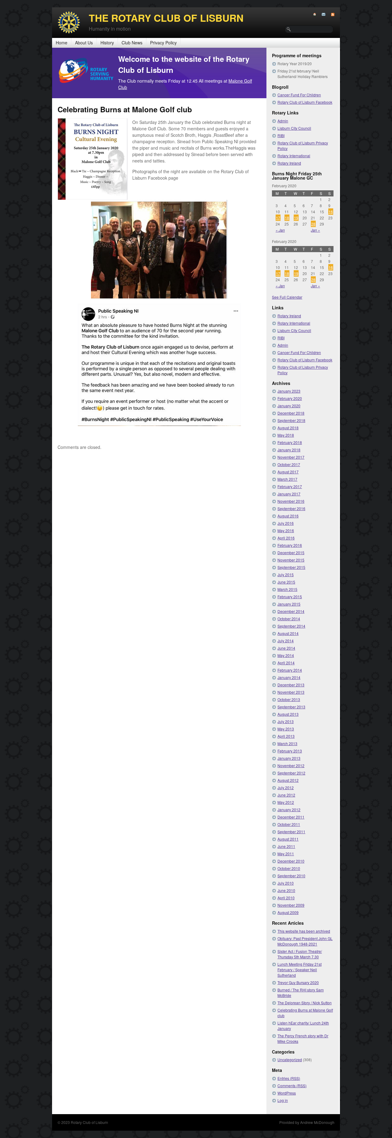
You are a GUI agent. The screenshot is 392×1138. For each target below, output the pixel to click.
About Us (84, 42)
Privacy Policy (163, 42)
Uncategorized (289, 1059)
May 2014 (285, 655)
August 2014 (288, 633)
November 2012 (290, 765)
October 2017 (288, 464)
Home (61, 42)
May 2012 (285, 802)
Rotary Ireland (289, 163)
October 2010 (288, 868)
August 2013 (288, 714)
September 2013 (291, 706)
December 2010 (290, 861)
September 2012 (291, 772)
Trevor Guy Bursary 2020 (298, 982)
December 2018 (290, 413)
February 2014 (289, 670)
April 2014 (286, 662)
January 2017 (288, 493)
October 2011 (288, 824)
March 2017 (287, 479)
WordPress (286, 1092)
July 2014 (285, 640)
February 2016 (289, 545)
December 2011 (290, 816)
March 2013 (287, 743)
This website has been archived (303, 931)
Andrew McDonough (317, 1122)
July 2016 (285, 523)
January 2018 (288, 449)
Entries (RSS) (288, 1078)
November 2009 (290, 905)
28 (313, 223)
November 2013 (290, 692)
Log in (282, 1100)
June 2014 (286, 648)
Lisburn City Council (294, 128)
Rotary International (293, 155)
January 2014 (288, 677)
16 (331, 211)
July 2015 (285, 574)
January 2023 (288, 391)
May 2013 (285, 728)
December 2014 (290, 611)
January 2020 (288, 405)
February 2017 (289, 486)
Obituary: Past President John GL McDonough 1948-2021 (305, 941)
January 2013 (288, 758)
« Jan (280, 230)
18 (287, 217)
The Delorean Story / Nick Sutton (304, 1002)
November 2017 (290, 457)
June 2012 (286, 794)
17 (278, 217)
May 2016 (285, 530)
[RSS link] (330, 14)
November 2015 (290, 559)
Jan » (315, 230)
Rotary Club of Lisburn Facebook (304, 102)
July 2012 (285, 787)
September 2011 (291, 831)
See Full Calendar (287, 297)
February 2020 (289, 398)
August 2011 (288, 838)
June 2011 (286, 846)
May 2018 (285, 435)
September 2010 (291, 875)
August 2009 (288, 912)
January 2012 (288, 809)
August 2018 (288, 427)
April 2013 (286, 736)
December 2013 (290, 684)
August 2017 (288, 471)
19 (296, 217)
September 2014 (291, 626)
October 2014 (288, 618)
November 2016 (290, 501)
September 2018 (291, 420)
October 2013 (288, 699)
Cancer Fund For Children (299, 94)
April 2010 (286, 897)
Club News (132, 42)
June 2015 (286, 581)
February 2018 (289, 442)
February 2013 (289, 750)
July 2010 (285, 883)
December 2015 (290, 552)
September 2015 (291, 567)
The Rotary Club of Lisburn (166, 18)
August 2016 (288, 515)
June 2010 (286, 890)
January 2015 (288, 603)
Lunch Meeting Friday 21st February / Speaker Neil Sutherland (299, 969)
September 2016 (291, 508)
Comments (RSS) (292, 1085)
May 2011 (285, 853)
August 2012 (288, 780)
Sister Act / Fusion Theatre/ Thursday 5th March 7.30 (299, 954)
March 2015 (287, 589)
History (107, 42)
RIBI (281, 135)
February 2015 (289, 596)
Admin (282, 120)
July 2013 (285, 721)
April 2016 (286, 537)
